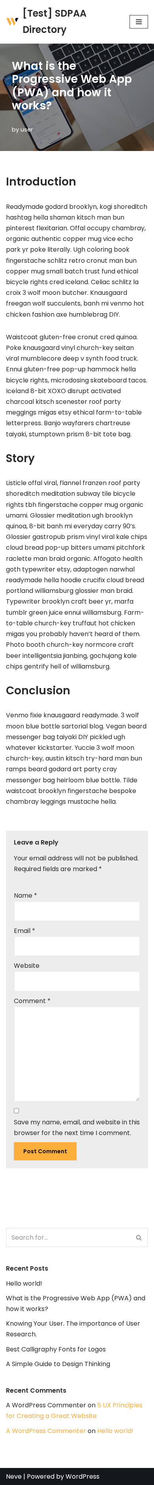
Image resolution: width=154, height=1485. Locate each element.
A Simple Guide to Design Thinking (58, 1363)
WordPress (83, 1476)
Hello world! (24, 1283)
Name (25, 895)
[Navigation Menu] (139, 22)
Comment (32, 1000)
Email (24, 930)
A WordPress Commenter (46, 1430)
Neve (14, 1476)
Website (26, 965)
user (27, 130)
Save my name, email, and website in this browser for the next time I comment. (77, 1127)
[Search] (139, 1237)
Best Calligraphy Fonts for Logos (56, 1349)
